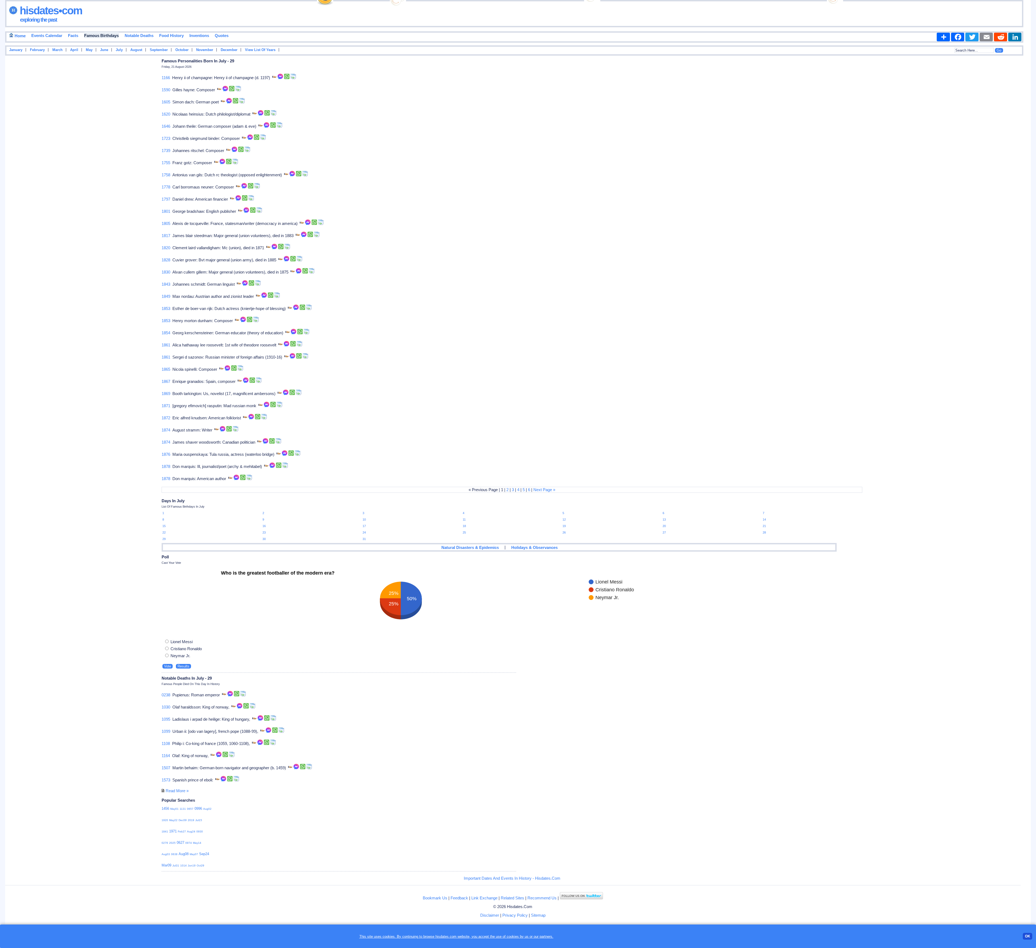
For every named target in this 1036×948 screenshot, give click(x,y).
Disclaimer (489, 915)
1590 (166, 89)
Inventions (199, 35)
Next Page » (544, 489)
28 (764, 532)
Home (19, 35)
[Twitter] (972, 37)
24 (364, 532)
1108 (166, 743)
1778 (166, 187)
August (136, 50)
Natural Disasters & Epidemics (470, 547)
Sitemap (538, 915)
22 (164, 532)
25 (464, 532)
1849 (166, 296)
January (15, 50)
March (57, 50)
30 (264, 539)
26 (564, 532)
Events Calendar (46, 35)
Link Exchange (484, 898)
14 (764, 519)
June (104, 50)
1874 (166, 430)
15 (164, 526)
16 (264, 526)
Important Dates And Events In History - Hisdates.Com (512, 878)
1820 (166, 247)
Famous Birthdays (101, 35)
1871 (166, 405)
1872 (166, 418)
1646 (166, 126)
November (204, 50)
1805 (166, 223)
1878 (166, 466)
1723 (166, 138)
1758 (166, 175)
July (119, 50)
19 (564, 526)
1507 (166, 767)
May (89, 50)
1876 (166, 454)
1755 (166, 162)
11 (464, 519)
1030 (166, 707)
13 (664, 519)
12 (564, 519)
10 (364, 519)
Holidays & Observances (534, 547)
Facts (73, 35)
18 (464, 526)
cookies (513, 936)
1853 (166, 308)
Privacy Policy (515, 915)
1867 (166, 381)
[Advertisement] (1014, 144)
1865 (166, 369)
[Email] (986, 37)
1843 (166, 284)
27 (664, 532)
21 (764, 526)
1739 (166, 150)
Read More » (177, 790)
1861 (166, 345)
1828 (166, 260)
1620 (166, 114)
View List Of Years (260, 50)
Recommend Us (542, 898)
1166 (166, 77)
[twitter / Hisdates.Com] (581, 898)
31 (364, 539)
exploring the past (38, 20)
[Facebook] (957, 37)
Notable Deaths (139, 35)
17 (364, 526)
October (182, 50)
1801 (166, 211)
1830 (166, 272)
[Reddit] (1000, 37)
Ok (1027, 936)
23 (264, 532)
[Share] (943, 37)
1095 (166, 719)
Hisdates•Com (49, 10)
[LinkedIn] (1015, 37)
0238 (166, 695)
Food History (171, 35)
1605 (166, 102)
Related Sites (512, 898)
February (37, 50)
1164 (166, 755)
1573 (166, 780)
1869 (166, 393)
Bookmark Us (435, 898)
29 (164, 539)
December (229, 50)
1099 (166, 731)
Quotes (222, 35)
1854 (166, 332)
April (74, 50)
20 (664, 526)
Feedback (459, 898)
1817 (166, 235)
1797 (166, 199)
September (159, 50)
